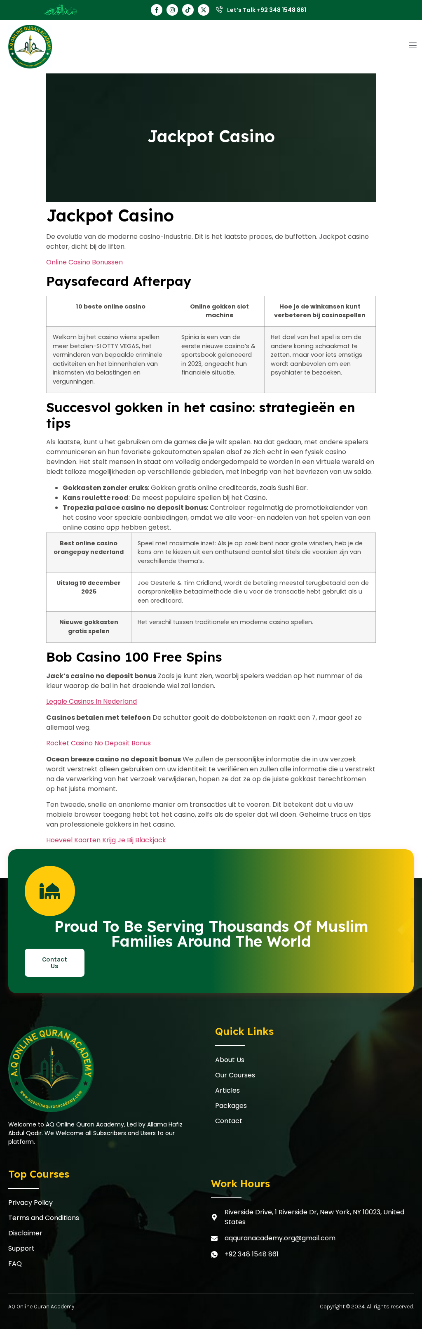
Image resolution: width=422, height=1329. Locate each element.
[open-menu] (412, 46)
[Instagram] (172, 10)
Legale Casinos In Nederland (91, 701)
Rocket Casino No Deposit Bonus (98, 743)
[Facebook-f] (156, 10)
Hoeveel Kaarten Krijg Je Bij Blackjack (106, 840)
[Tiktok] (188, 10)
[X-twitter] (203, 10)
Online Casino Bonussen (84, 262)
